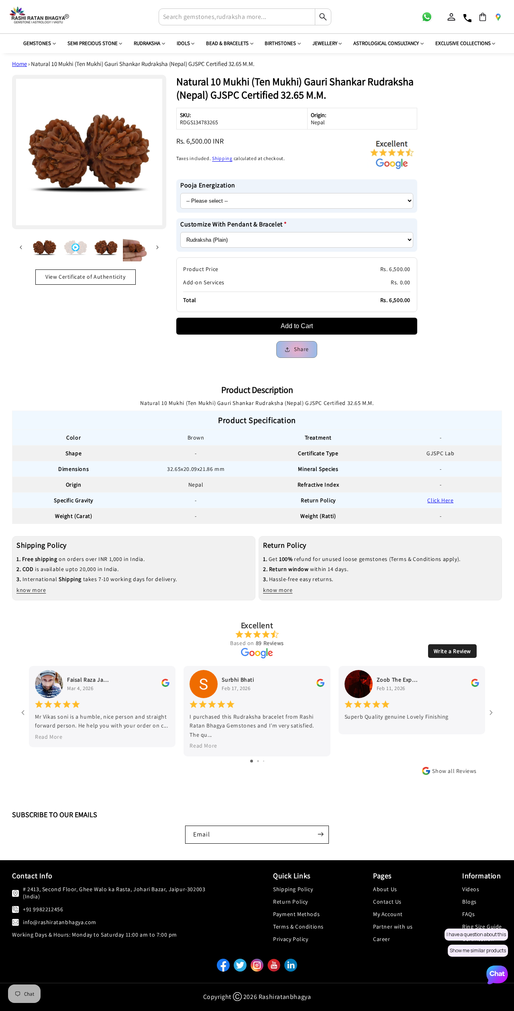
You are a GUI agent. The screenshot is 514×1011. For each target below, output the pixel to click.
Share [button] (301, 349)
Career (381, 939)
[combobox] (245, 17)
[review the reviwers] (165, 684)
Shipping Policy (293, 889)
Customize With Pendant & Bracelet (233, 224)
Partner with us (393, 926)
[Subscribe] (320, 834)
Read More (48, 736)
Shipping (222, 158)
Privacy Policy (290, 939)
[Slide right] (157, 247)
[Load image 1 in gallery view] (44, 247)
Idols (183, 43)
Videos (470, 889)
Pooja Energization (207, 185)
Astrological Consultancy (386, 43)
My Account (388, 914)
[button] (482, 17)
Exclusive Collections (463, 43)
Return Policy (290, 901)
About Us (385, 889)
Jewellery (324, 43)
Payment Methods (296, 914)
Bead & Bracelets (227, 43)
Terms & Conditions (298, 926)
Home (19, 64)
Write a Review (452, 651)
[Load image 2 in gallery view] (106, 247)
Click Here (440, 500)
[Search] (323, 17)
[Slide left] (21, 247)
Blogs (469, 901)
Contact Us (387, 901)
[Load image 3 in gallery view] (136, 247)
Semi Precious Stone (92, 43)
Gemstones (37, 43)
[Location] (498, 17)
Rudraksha (147, 43)
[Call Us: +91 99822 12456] (15, 909)
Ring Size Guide (482, 926)
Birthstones (280, 43)
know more (31, 590)
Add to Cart (297, 326)
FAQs (468, 914)
